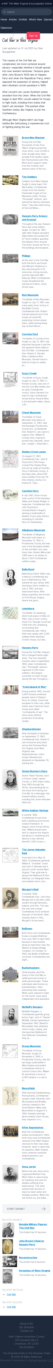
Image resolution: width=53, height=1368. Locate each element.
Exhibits (23, 19)
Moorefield (28, 1088)
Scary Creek (29, 373)
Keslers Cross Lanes (34, 451)
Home (4, 19)
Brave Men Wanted (33, 137)
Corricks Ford (30, 334)
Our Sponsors (26, 1327)
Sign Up (33, 35)
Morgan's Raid (30, 889)
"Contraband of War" (34, 686)
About (26, 1323)
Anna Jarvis (29, 1166)
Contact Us (26, 1330)
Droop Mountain (31, 1046)
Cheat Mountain (31, 412)
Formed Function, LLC (41, 1360)
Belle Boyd (28, 569)
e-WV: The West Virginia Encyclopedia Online (27, 3)
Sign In (19, 35)
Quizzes (48, 19)
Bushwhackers (30, 967)
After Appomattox (32, 1127)
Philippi (26, 255)
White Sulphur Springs (35, 810)
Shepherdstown (31, 729)
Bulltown (27, 928)
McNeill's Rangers (32, 1006)
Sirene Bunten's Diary (34, 771)
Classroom (6, 27)
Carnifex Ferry (30, 490)
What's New (35, 19)
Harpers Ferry (30, 647)
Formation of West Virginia (34, 1270)
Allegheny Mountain (33, 530)
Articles (13, 19)
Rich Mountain (30, 294)
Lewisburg (28, 608)
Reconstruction (28, 1257)
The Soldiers (29, 176)
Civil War (11, 1294)
